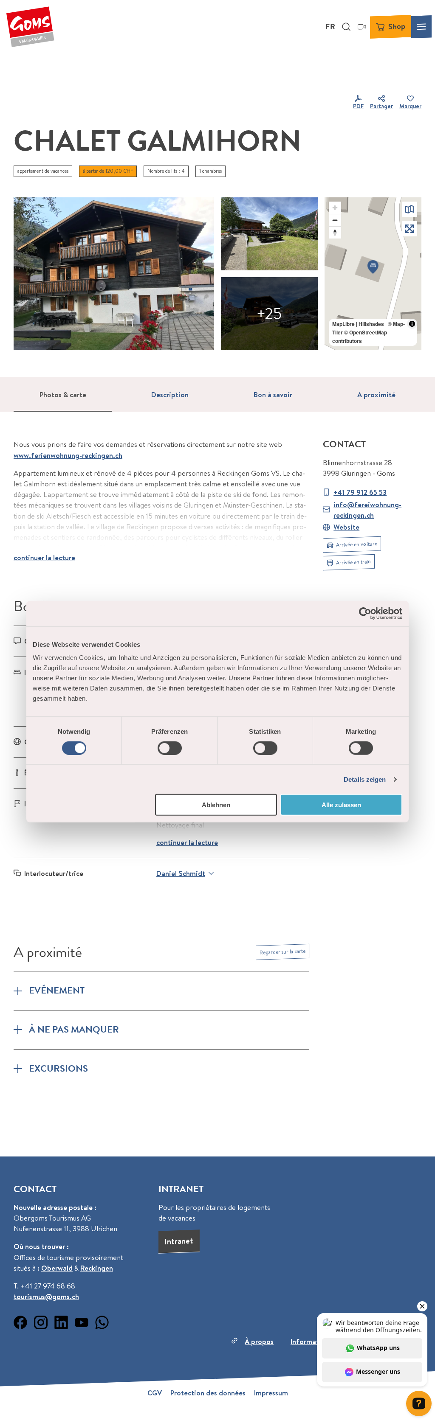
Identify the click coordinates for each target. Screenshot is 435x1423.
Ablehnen (216, 804)
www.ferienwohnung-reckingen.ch (68, 455)
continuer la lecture (44, 557)
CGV (154, 1393)
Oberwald (57, 1268)
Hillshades (371, 324)
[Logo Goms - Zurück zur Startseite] (30, 26)
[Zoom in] (335, 208)
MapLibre (343, 324)
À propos (259, 1341)
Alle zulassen (341, 804)
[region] (373, 273)
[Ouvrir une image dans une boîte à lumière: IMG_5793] (269, 233)
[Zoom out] (335, 220)
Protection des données (208, 1393)
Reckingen (96, 1268)
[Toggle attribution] (412, 324)
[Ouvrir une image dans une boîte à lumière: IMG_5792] (269, 313)
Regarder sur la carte (282, 951)
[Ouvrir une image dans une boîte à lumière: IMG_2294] (114, 273)
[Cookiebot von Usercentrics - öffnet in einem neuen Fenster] (365, 613)
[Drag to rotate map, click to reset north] (335, 232)
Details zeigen (365, 779)
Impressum (271, 1393)
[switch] (170, 748)
